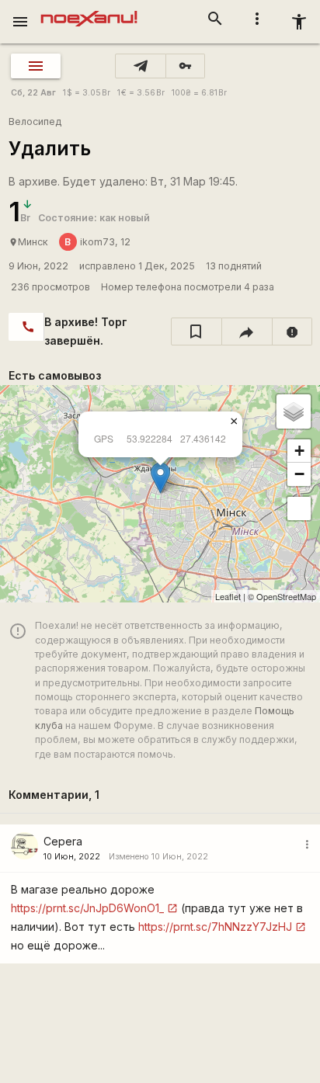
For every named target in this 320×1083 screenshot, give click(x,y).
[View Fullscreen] (299, 508)
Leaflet (228, 596)
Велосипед (35, 121)
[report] (292, 331)
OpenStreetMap (286, 596)
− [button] (299, 474)
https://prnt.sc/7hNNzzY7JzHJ (215, 926)
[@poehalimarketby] (140, 66)
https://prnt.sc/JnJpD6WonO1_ (87, 908)
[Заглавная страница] (89, 11)
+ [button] (299, 450)
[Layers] (294, 411)
